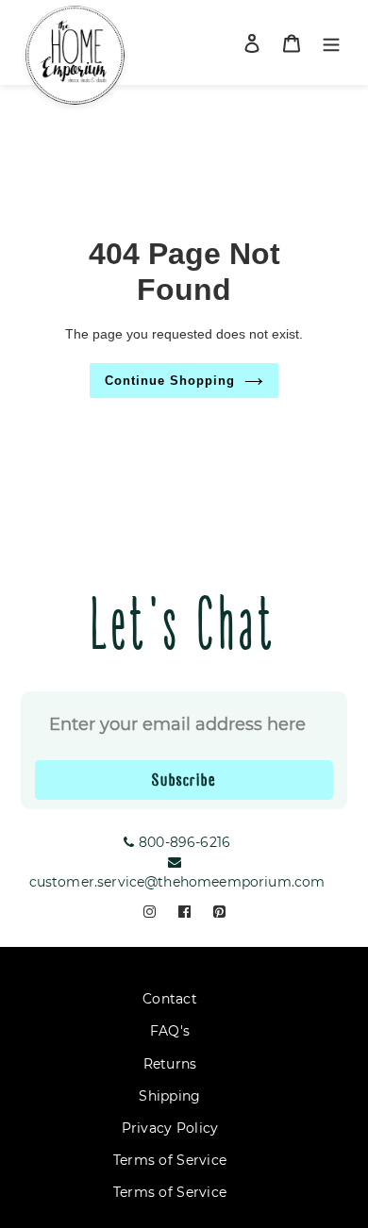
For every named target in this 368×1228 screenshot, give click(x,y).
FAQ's (170, 1030)
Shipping (169, 1095)
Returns (170, 1063)
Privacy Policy (170, 1128)
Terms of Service (169, 1160)
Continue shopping (170, 380)
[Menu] (331, 43)
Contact (169, 998)
